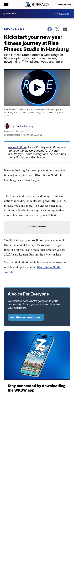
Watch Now (64, 5)
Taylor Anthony (24, 126)
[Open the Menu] (6, 4)
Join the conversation (24, 317)
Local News (14, 28)
